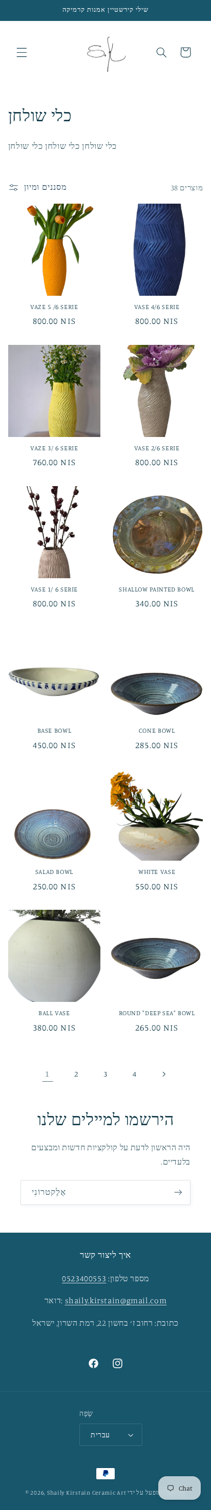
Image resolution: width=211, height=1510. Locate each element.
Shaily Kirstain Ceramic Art (86, 1492)
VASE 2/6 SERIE (157, 448)
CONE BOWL (157, 730)
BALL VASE (54, 1013)
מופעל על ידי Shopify (156, 1492)
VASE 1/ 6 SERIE (54, 589)
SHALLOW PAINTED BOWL (157, 589)
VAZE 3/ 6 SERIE (54, 448)
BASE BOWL (54, 730)
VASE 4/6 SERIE (157, 307)
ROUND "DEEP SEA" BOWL (157, 1013)
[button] (21, 52)
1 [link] (47, 1074)
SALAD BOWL (54, 872)
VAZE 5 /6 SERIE (54, 307)
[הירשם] (178, 1192)
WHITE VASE (156, 872)
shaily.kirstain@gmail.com (116, 1300)
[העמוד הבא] (163, 1074)
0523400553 (84, 1278)
